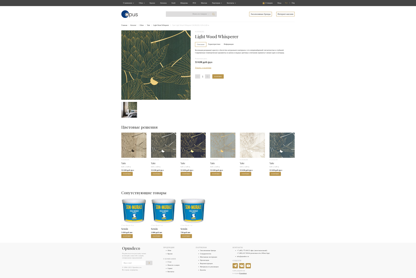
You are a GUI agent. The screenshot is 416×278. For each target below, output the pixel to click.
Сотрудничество (205, 254)
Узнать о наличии (203, 67)
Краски (152, 3)
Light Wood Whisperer (161, 25)
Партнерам (216, 3)
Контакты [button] (231, 3)
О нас (169, 262)
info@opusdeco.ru (243, 256)
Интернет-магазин (285, 14)
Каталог (133, 25)
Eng (293, 3)
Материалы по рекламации (209, 267)
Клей (173, 3)
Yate (148, 25)
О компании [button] (128, 3)
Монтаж (204, 3)
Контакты (171, 271)
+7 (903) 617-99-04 (243, 253)
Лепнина (163, 3)
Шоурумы (184, 3)
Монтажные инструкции (208, 257)
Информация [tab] (228, 44)
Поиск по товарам (200, 14)
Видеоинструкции (206, 263)
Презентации (204, 260)
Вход (279, 3)
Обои (142, 25)
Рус (286, 3)
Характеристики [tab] (214, 44)
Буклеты (203, 270)
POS (194, 3)
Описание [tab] (200, 44)
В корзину (218, 76)
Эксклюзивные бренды (260, 14)
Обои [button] (141, 3)
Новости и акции (174, 265)
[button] (268, 3)
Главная (124, 25)
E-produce (243, 273)
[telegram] (235, 266)
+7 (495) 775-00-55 (243, 250)
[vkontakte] (242, 266)
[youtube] (248, 266)
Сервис (170, 268)
